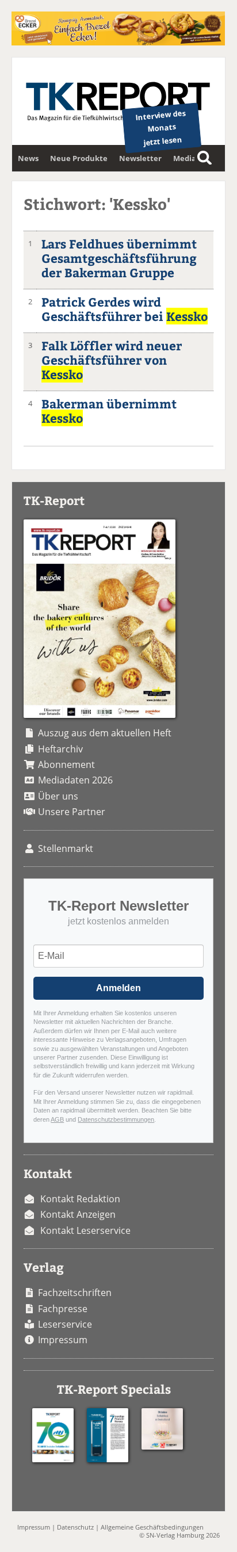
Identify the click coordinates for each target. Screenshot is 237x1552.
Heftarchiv (60, 749)
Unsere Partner (71, 811)
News (28, 158)
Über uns (58, 796)
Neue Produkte (79, 158)
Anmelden (118, 988)
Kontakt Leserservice (85, 1230)
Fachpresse (62, 1308)
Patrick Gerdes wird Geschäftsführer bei (124, 308)
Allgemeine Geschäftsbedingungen (152, 1527)
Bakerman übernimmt (109, 410)
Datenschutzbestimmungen (116, 1119)
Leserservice (65, 1324)
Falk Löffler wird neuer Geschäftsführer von (111, 360)
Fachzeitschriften (75, 1292)
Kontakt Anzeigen (78, 1214)
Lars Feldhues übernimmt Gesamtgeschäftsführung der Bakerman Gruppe (119, 258)
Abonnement (66, 764)
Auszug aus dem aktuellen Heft (104, 733)
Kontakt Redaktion (80, 1198)
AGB (57, 1119)
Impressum (62, 1339)
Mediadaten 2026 (75, 780)
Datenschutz (75, 1527)
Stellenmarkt (65, 848)
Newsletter (140, 158)
